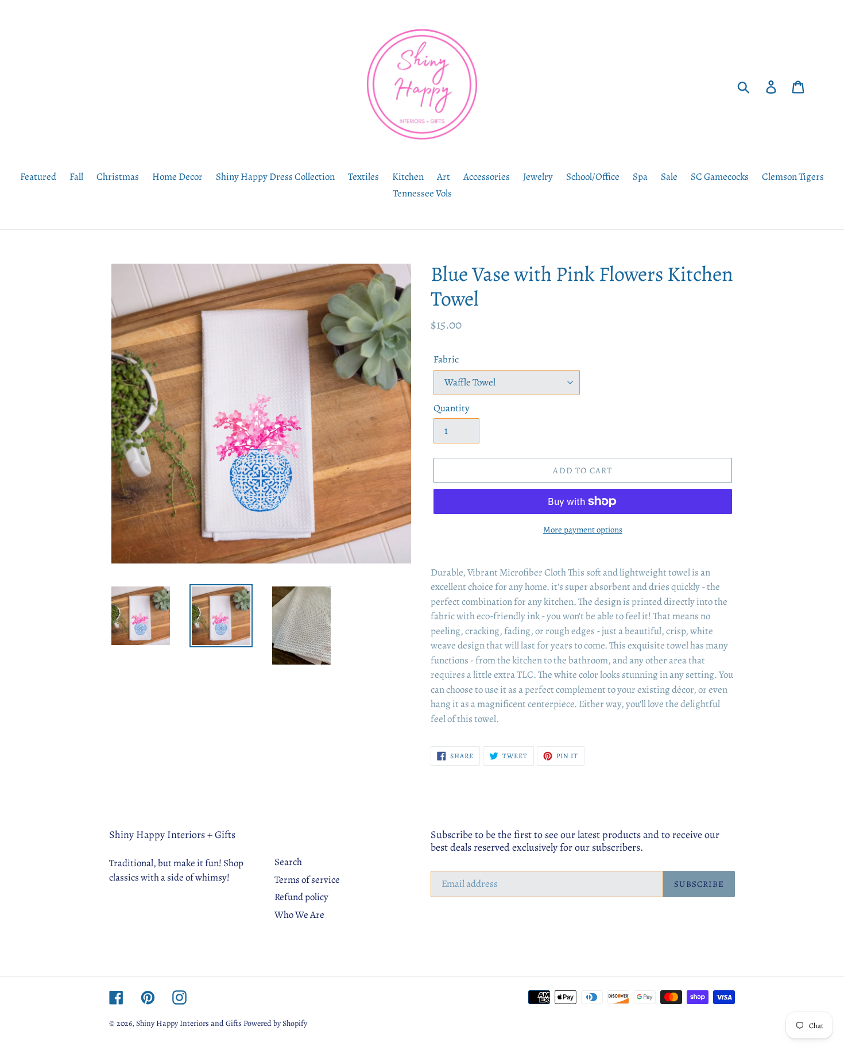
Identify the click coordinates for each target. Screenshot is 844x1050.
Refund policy (301, 897)
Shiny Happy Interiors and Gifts (189, 1023)
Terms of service (307, 879)
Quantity (451, 408)
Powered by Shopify (275, 1023)
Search (288, 861)
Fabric (446, 359)
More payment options (582, 529)
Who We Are (299, 914)
